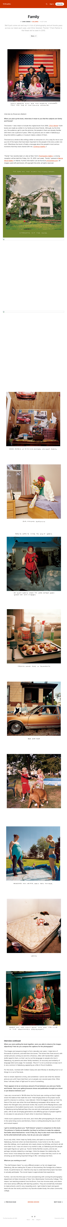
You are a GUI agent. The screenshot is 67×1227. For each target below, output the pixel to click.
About (28, 1219)
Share (32, 36)
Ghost (62, 1218)
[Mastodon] (34, 1216)
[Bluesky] (32, 1216)
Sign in (52, 4)
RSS (33, 1219)
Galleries (35, 21)
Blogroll (38, 1219)
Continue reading (39, 146)
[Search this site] (46, 4)
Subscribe (60, 4)
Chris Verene (26, 21)
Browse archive (33, 1202)
